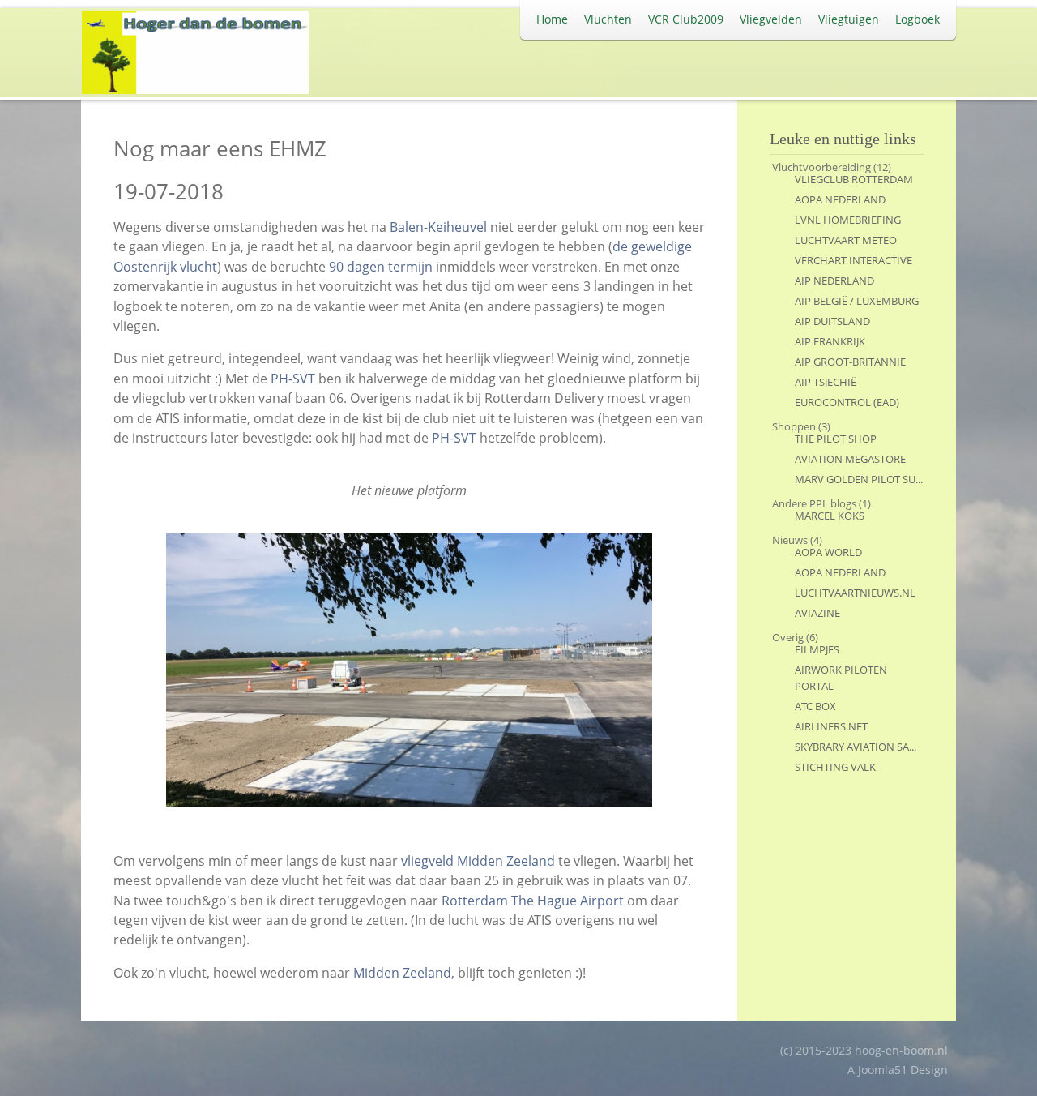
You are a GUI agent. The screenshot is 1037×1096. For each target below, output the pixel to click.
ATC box (815, 706)
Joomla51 (882, 1069)
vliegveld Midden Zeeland (478, 861)
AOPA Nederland (840, 199)
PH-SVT (293, 378)
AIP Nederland (834, 280)
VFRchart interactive (853, 260)
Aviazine (817, 613)
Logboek (917, 19)
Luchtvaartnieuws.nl (855, 592)
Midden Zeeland (402, 973)
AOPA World (828, 552)
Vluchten (608, 19)
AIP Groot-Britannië (850, 361)
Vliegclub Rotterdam (854, 179)
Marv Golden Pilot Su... (859, 479)
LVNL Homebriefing (848, 219)
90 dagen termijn (381, 267)
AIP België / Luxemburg (857, 300)
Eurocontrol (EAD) (847, 402)
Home (552, 19)
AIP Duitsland (832, 321)
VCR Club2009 (685, 19)
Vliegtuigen (848, 19)
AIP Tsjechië (825, 382)
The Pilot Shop (836, 438)
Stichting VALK (835, 767)
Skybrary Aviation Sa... (855, 746)
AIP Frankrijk (830, 341)
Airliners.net (831, 726)
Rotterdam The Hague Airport (533, 901)
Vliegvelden (771, 19)
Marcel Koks (829, 515)
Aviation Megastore (850, 459)
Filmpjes (817, 649)
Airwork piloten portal (841, 677)
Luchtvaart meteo (846, 240)
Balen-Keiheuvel (438, 227)
